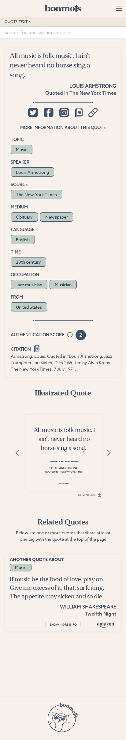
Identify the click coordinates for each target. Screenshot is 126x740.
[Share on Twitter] (33, 112)
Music (21, 149)
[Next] (108, 452)
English (23, 239)
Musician (63, 285)
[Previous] (17, 452)
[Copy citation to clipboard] (37, 348)
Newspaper (56, 217)
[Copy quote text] (79, 112)
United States (29, 307)
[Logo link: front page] (63, 8)
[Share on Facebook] (48, 112)
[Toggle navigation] (119, 8)
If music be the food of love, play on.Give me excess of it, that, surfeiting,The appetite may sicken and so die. (57, 588)
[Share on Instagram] (64, 112)
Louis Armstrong (92, 86)
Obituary (24, 217)
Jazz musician (29, 285)
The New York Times (92, 93)
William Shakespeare (88, 607)
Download (87, 495)
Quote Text (16, 21)
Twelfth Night (100, 614)
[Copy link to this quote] (93, 112)
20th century (28, 262)
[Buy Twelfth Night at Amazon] (105, 624)
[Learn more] (70, 335)
